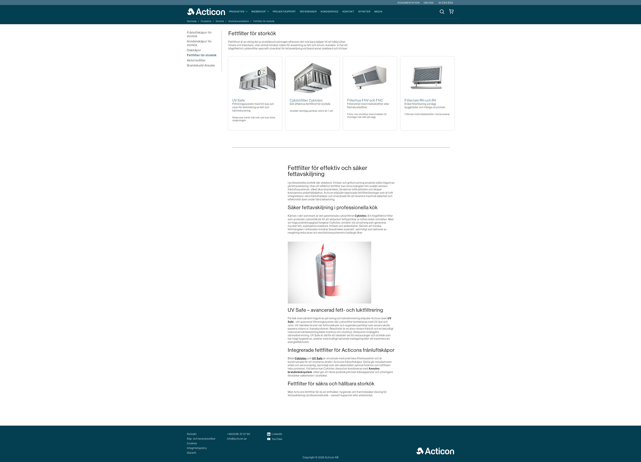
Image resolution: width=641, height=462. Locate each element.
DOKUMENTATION (409, 2)
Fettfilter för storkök (202, 55)
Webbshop (258, 11)
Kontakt (348, 11)
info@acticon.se (237, 438)
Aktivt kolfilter (196, 60)
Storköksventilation (238, 21)
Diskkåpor (194, 50)
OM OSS (429, 2)
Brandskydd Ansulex (201, 65)
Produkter (236, 11)
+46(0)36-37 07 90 (238, 433)
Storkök (220, 21)
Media (378, 11)
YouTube (277, 438)
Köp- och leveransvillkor (201, 438)
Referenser (308, 11)
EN (445, 2)
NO (451, 2)
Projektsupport (284, 11)
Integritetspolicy (197, 447)
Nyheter (364, 11)
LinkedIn (277, 433)
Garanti (191, 452)
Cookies (192, 443)
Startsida (192, 21)
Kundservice (330, 11)
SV (440, 2)
